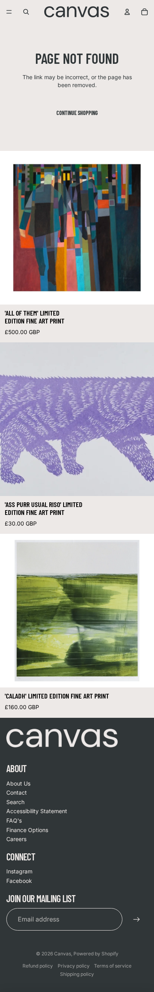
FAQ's (14, 820)
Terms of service (112, 966)
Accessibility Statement (36, 811)
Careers (16, 839)
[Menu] (9, 12)
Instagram (19, 871)
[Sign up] (137, 919)
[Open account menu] (127, 11)
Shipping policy (77, 974)
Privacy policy (74, 966)
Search (15, 802)
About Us (18, 783)
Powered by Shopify (95, 954)
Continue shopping (77, 113)
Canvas (62, 954)
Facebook (19, 880)
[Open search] (26, 11)
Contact (16, 792)
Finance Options (27, 830)
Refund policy (38, 966)
